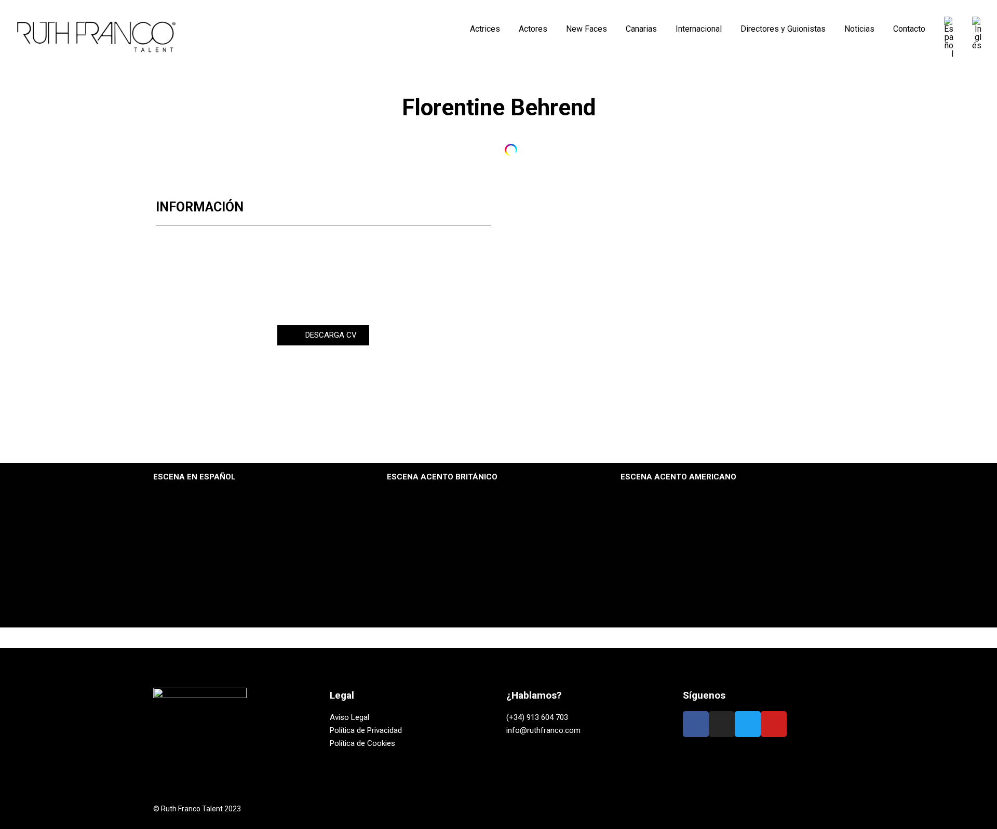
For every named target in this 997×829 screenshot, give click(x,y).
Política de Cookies (362, 743)
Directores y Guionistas (783, 29)
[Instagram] (486, 150)
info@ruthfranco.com (543, 730)
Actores (533, 29)
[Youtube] (774, 724)
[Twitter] (748, 724)
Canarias (641, 29)
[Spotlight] (510, 150)
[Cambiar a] (948, 37)
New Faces (586, 29)
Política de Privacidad (366, 730)
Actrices (485, 29)
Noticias (859, 29)
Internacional (699, 29)
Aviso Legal (349, 717)
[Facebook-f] (696, 724)
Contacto (909, 29)
